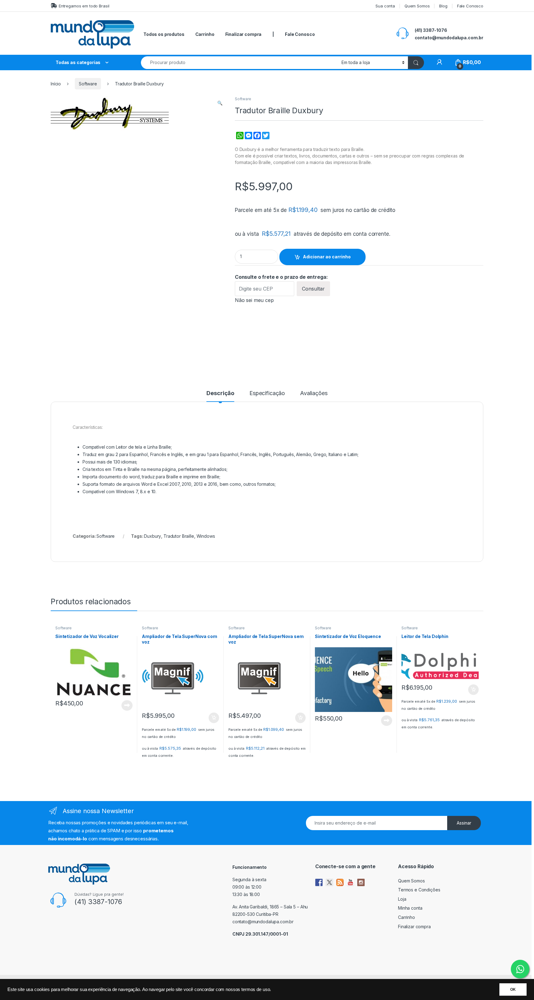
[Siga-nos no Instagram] (361, 882)
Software (88, 83)
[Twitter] (265, 139)
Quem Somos (417, 5)
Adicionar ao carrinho (327, 256)
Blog (443, 5)
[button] (219, 103)
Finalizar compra (243, 34)
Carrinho (204, 34)
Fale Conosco (470, 5)
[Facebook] (256, 139)
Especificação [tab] (267, 393)
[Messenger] (248, 139)
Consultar (313, 289)
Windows (206, 536)
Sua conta (385, 5)
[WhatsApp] (239, 139)
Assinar (464, 822)
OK (513, 989)
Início (56, 83)
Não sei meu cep (254, 300)
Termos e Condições (419, 889)
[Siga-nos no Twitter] (329, 882)
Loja (402, 899)
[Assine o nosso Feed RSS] (340, 882)
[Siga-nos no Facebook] (319, 882)
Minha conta (410, 908)
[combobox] (239, 62)
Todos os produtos (163, 34)
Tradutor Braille (178, 536)
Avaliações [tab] (314, 393)
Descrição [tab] (220, 393)
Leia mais (127, 705)
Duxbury (152, 536)
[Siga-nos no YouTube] (350, 882)
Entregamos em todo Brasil (84, 5)
